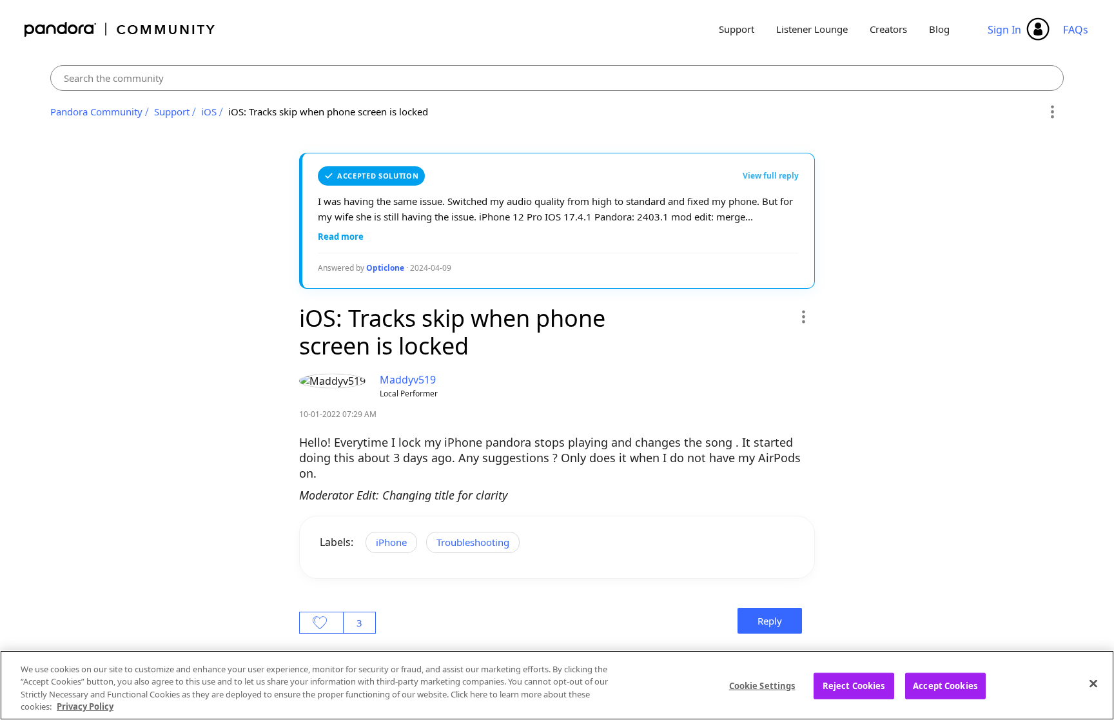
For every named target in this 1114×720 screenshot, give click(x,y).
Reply (769, 620)
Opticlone (385, 267)
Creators (888, 29)
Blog (939, 29)
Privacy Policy (85, 706)
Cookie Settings (762, 686)
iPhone (391, 542)
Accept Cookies (945, 686)
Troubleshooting (472, 542)
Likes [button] (321, 622)
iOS (209, 111)
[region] (557, 685)
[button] (803, 316)
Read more (341, 236)
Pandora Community (120, 29)
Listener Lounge (812, 29)
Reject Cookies (854, 686)
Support (736, 29)
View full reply (771, 175)
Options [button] (1052, 112)
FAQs (1075, 30)
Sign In (1004, 30)
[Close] (1093, 683)
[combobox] (557, 78)
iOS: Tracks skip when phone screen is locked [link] (328, 111)
